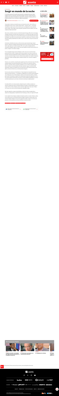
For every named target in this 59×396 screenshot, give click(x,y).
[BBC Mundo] (28, 380)
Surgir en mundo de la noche (20, 103)
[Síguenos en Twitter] (3, 2)
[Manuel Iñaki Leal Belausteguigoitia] (6, 21)
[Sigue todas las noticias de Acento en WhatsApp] (30, 109)
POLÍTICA (24, 5)
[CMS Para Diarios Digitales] (50, 393)
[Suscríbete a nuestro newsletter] (52, 59)
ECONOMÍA (27, 5)
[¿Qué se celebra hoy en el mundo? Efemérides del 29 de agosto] (47, 43)
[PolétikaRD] (39, 380)
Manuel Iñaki (13, 103)
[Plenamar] (14, 385)
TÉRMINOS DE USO (21, 389)
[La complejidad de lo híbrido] (42, 350)
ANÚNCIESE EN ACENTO (41, 389)
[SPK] (28, 385)
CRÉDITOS (35, 389)
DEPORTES (45, 5)
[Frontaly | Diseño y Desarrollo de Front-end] (44, 393)
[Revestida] (35, 385)
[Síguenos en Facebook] (1, 2)
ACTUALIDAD (16, 5)
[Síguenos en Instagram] (8, 2)
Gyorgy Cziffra (7, 103)
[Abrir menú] (57, 2)
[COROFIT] (42, 385)
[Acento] (29, 2)
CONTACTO (16, 389)
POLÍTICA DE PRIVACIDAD (29, 389)
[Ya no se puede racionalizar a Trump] (47, 37)
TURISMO (31, 5)
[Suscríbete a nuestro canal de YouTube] (6, 2)
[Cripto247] (50, 380)
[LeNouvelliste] (19, 380)
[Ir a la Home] (57, 389)
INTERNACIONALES (36, 5)
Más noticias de (12, 342)
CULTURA (41, 5)
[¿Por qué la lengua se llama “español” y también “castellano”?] (47, 16)
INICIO (13, 5)
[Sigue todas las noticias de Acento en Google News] (13, 109)
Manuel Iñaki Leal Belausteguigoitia (13, 20)
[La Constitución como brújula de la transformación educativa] (27, 350)
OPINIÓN (20, 5)
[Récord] (49, 385)
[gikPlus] (21, 385)
